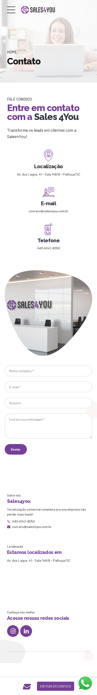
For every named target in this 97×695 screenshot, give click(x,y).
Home (12, 51)
